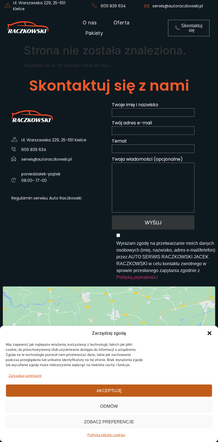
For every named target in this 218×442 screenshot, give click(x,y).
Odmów (109, 406)
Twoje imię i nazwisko (135, 104)
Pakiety (94, 33)
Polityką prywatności (137, 277)
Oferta (121, 23)
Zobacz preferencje (109, 421)
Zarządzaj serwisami (25, 375)
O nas (90, 23)
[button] (209, 333)
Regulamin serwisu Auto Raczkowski (46, 198)
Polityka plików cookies (106, 435)
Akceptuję (109, 390)
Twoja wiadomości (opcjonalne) (147, 159)
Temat (119, 141)
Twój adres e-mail (132, 123)
